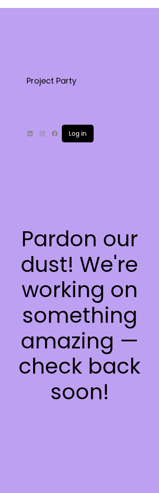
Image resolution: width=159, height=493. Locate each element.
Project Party (51, 80)
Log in (78, 133)
